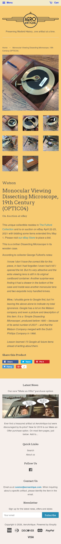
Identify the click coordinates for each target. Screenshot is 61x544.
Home (5, 47)
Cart (56, 2)
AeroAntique (29, 524)
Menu (9, 2)
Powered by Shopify (46, 524)
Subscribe (50, 515)
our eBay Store (27, 237)
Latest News (30, 385)
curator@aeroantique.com (28, 487)
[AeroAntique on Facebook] (30, 470)
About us (30, 454)
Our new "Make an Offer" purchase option (30, 391)
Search (30, 450)
